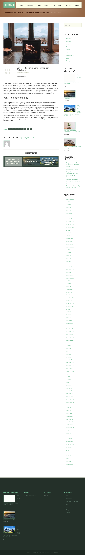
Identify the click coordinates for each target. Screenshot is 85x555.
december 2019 (70, 393)
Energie (26, 72)
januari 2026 (69, 219)
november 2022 (70, 298)
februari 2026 (69, 216)
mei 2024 (68, 255)
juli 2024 (68, 250)
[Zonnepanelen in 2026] (70, 94)
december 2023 (70, 269)
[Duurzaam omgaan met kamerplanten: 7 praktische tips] (70, 126)
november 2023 (70, 272)
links (59, 5)
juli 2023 (68, 281)
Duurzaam (53, 12)
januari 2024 (69, 267)
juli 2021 (68, 343)
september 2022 (70, 303)
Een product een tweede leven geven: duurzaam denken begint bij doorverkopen (72, 174)
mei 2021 (68, 348)
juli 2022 (68, 309)
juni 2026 (68, 204)
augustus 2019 (70, 402)
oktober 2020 (69, 368)
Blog (53, 5)
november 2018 (70, 422)
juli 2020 (68, 377)
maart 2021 (69, 354)
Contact (77, 5)
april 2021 (68, 351)
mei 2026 (68, 207)
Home (21, 5)
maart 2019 (69, 413)
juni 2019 (68, 408)
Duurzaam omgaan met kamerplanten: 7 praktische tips (72, 130)
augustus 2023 (70, 278)
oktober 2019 (69, 396)
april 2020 (68, 385)
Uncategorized (70, 55)
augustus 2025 (70, 227)
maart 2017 (69, 461)
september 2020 (70, 371)
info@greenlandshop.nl (30, 496)
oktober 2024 (69, 244)
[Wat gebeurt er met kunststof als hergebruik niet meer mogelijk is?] (70, 77)
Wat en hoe (30, 5)
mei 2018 (68, 433)
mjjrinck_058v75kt (27, 137)
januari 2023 (69, 292)
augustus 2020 (70, 374)
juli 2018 (68, 430)
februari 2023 (69, 289)
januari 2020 (69, 391)
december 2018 (70, 419)
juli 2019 (68, 405)
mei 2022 (68, 314)
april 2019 (68, 410)
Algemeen (68, 38)
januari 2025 (69, 241)
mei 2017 (68, 456)
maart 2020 (69, 388)
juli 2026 (68, 202)
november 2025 (70, 221)
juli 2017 (68, 450)
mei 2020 (68, 382)
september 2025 (70, 224)
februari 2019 (69, 416)
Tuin (67, 52)
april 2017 (68, 458)
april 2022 (68, 317)
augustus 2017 (70, 447)
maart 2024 (69, 261)
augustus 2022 (70, 306)
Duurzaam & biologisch (43, 5)
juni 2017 (68, 453)
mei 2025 (68, 233)
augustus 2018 (70, 427)
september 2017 (70, 444)
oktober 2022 (69, 300)
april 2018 (68, 436)
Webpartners (67, 5)
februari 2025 (69, 238)
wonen (67, 58)
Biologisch (68, 41)
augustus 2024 (70, 247)
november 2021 (70, 331)
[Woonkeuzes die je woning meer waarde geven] (70, 142)
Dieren (67, 44)
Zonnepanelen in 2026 (70, 98)
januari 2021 (69, 360)
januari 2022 (69, 326)
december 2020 (70, 362)
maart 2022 (69, 320)
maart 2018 (69, 439)
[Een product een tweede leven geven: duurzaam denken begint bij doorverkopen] (70, 108)
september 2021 (70, 337)
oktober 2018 (69, 425)
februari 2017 (69, 464)
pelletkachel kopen (49, 119)
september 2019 (70, 399)
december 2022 (70, 295)
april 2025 (68, 236)
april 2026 (68, 210)
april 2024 (68, 258)
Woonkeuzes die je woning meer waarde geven (72, 147)
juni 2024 (68, 252)
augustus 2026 (70, 199)
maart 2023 (69, 286)
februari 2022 (69, 323)
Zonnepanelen (70, 61)
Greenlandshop (10, 5)
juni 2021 (68, 346)
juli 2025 (68, 230)
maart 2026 (69, 213)
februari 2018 (69, 441)
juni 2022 (68, 312)
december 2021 (70, 329)
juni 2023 (68, 283)
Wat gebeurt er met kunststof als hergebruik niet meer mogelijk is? (73, 164)
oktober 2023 (69, 275)
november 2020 (70, 365)
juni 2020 (68, 379)
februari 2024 (69, 264)
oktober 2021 (69, 334)
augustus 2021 (70, 340)
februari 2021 (69, 357)
